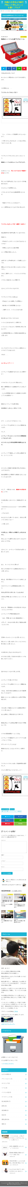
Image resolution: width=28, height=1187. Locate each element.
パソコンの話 (6, 1092)
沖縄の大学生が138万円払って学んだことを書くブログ (14, 5)
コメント (3, 840)
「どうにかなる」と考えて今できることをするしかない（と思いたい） (13, 1138)
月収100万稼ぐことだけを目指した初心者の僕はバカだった (17, 1162)
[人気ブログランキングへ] (7, 1022)
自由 (4, 1115)
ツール (12, 809)
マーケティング (7, 1096)
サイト (3, 866)
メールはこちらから (8, 1063)
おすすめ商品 (5, 809)
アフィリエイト (7, 1078)
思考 (4, 1106)
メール (3, 861)
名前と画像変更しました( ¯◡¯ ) (16, 1147)
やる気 (4, 811)
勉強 (20, 811)
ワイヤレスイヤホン (12, 811)
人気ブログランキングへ (8, 1024)
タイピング (6, 1083)
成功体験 (5, 1110)
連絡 (4, 1124)
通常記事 (5, 1119)
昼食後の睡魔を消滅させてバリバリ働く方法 (16, 1154)
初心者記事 (6, 1101)
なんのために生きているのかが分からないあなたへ (16, 1171)
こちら (16, 1011)
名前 (2, 855)
